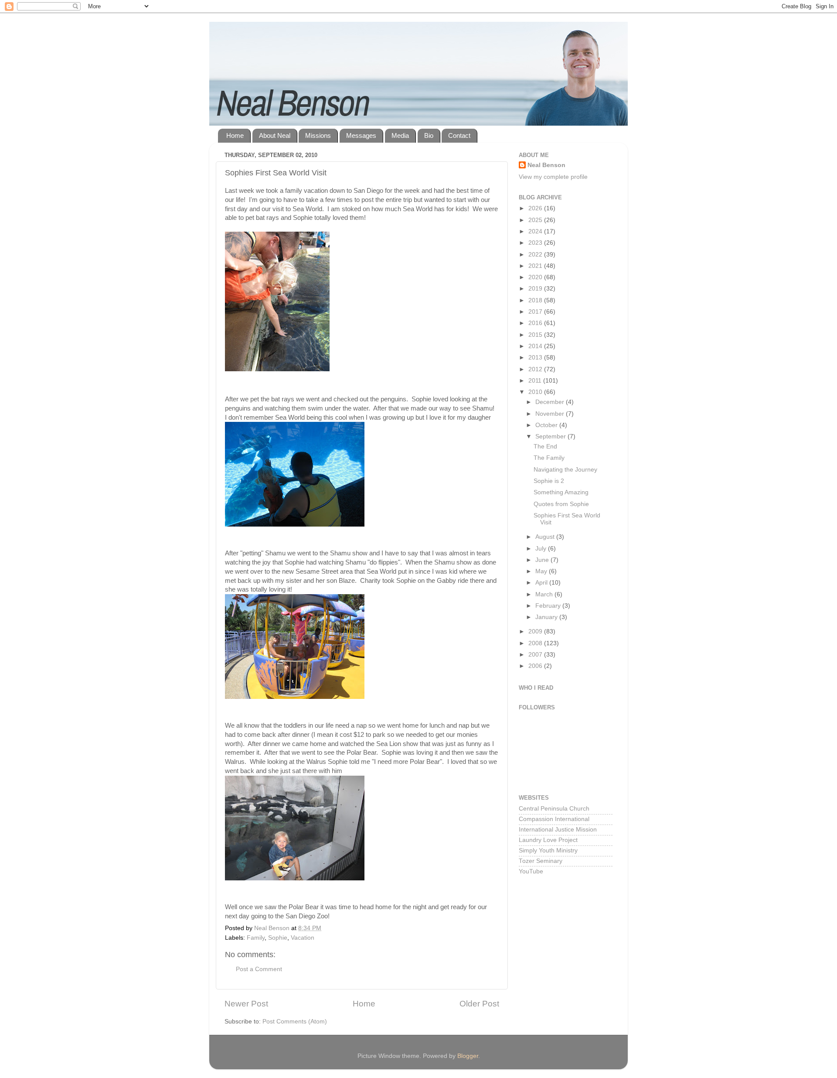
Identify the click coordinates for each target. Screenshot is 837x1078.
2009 (536, 631)
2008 (536, 643)
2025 (536, 220)
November (550, 414)
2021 (536, 266)
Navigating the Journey (565, 469)
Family (256, 937)
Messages (361, 135)
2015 (536, 335)
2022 (536, 254)
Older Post (479, 1003)
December (550, 402)
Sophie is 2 (549, 481)
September (551, 436)
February (548, 605)
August (545, 537)
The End (545, 446)
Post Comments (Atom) (294, 1021)
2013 (536, 357)
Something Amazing (561, 492)
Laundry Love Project (548, 840)
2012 (536, 369)
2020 (536, 277)
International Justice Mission (558, 829)
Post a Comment (259, 969)
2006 (536, 666)
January (547, 617)
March (545, 594)
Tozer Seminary (540, 861)
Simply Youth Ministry (548, 850)
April (542, 582)
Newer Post (246, 1003)
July (541, 548)
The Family (549, 458)
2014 (536, 346)
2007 (536, 654)
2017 (536, 311)
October (547, 425)
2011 (535, 380)
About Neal (274, 135)
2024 (536, 231)
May (542, 571)
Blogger (467, 1056)
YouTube (531, 871)
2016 (536, 323)
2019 (536, 288)
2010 (536, 392)
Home (235, 135)
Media (400, 135)
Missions (318, 135)
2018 (536, 300)
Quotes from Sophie (561, 504)
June (543, 560)
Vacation (302, 937)
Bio (428, 135)
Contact (459, 135)
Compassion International (554, 819)
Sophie (277, 937)
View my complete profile (553, 177)
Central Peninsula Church (554, 808)
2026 (536, 208)
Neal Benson (546, 165)
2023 (536, 243)
